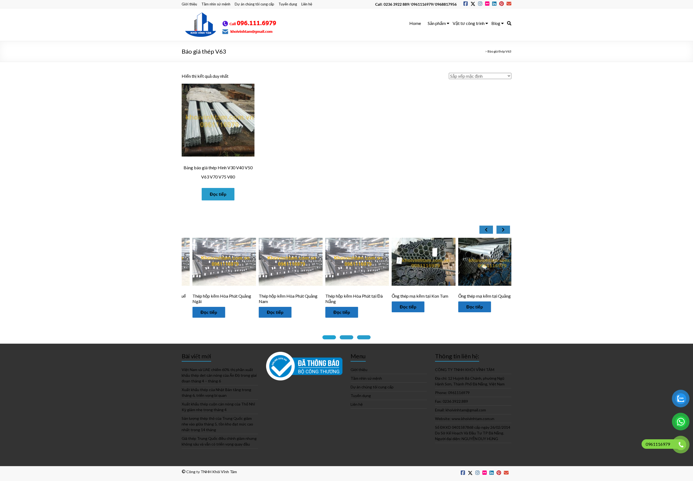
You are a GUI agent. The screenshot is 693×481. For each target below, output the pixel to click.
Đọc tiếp (218, 194)
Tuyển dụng (288, 4)
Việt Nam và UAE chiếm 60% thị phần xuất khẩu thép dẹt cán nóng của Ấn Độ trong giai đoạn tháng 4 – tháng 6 (219, 375)
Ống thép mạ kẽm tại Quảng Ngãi (478, 295)
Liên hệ (306, 4)
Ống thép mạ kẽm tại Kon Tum (409, 295)
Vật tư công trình (469, 23)
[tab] (329, 337)
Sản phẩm (437, 23)
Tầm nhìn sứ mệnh (215, 4)
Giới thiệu (189, 4)
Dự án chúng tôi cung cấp (254, 4)
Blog (495, 23)
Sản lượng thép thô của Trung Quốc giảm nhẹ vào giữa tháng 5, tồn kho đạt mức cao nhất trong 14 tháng (217, 424)
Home (415, 23)
